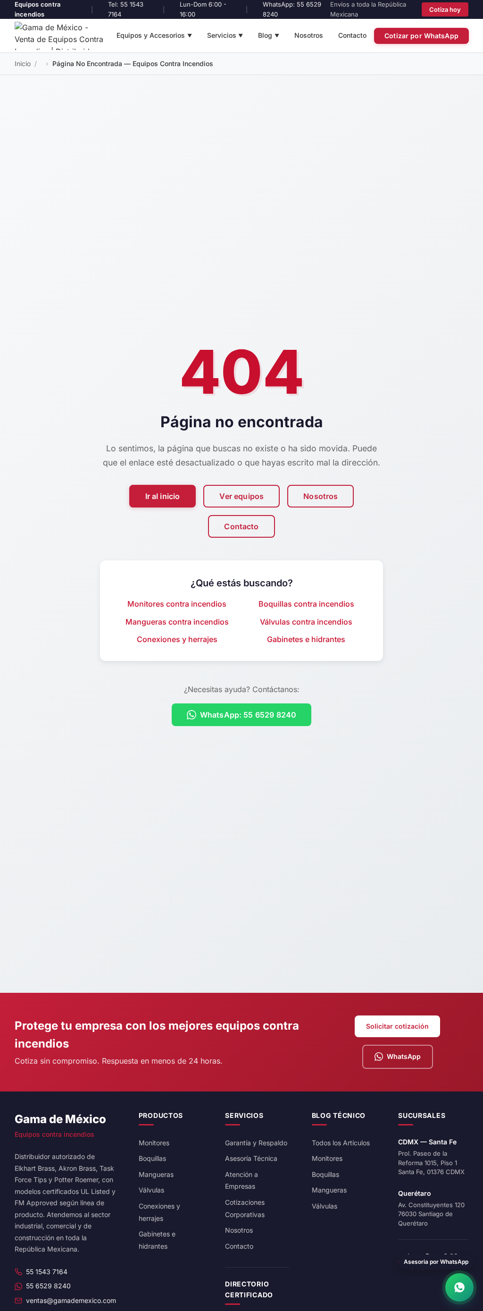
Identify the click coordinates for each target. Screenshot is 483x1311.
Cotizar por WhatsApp (421, 36)
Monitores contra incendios (176, 604)
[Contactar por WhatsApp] (459, 1287)
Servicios (225, 35)
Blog (268, 35)
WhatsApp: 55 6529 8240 (248, 714)
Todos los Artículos (341, 1143)
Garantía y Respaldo (256, 1143)
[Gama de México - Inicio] (62, 36)
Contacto (352, 35)
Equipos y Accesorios (154, 35)
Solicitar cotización (397, 1026)
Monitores (154, 1143)
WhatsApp (404, 1056)
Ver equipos (241, 496)
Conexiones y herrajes (177, 639)
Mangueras (156, 1174)
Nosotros (308, 35)
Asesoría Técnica (251, 1158)
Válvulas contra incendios (306, 621)
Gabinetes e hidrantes (306, 639)
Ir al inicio (162, 496)
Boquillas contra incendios (306, 604)
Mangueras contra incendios (177, 621)
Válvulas (151, 1190)
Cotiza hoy (445, 9)
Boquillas (152, 1158)
